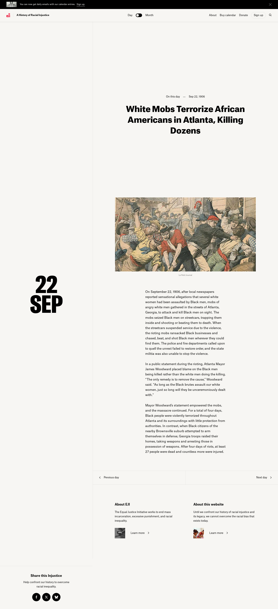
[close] (270, 4)
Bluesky (56, 597)
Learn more (137, 533)
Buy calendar (228, 15)
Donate (243, 15)
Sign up (258, 15)
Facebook (36, 597)
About (213, 15)
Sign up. (81, 4)
